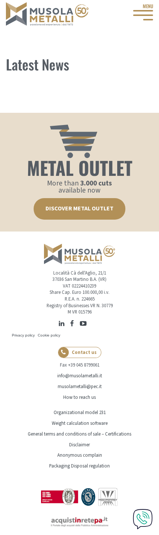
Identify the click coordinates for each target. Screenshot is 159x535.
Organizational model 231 (80, 412)
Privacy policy (23, 335)
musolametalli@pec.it (80, 386)
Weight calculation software (80, 423)
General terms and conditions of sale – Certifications (79, 434)
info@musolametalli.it (79, 375)
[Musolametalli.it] (47, 14)
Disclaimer (79, 445)
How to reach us (79, 397)
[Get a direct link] (91, 323)
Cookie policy (49, 335)
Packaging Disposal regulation (79, 466)
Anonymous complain (79, 455)
